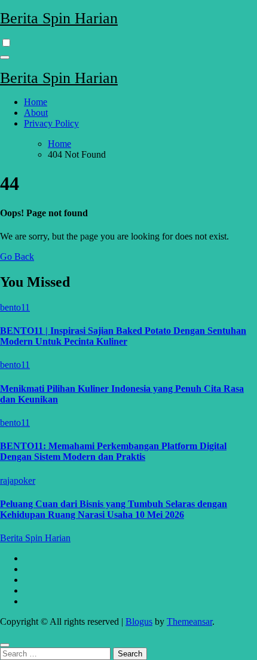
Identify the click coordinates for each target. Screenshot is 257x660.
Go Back (17, 256)
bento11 (15, 307)
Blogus (139, 621)
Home (35, 102)
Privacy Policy (51, 123)
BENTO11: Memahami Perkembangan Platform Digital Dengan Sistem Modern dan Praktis (113, 451)
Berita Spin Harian (59, 18)
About (36, 113)
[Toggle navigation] (5, 57)
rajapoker (17, 480)
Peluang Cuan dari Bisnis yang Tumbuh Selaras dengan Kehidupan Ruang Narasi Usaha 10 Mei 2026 (113, 509)
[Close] (5, 645)
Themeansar (189, 621)
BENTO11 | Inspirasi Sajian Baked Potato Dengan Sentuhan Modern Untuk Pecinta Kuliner (123, 336)
